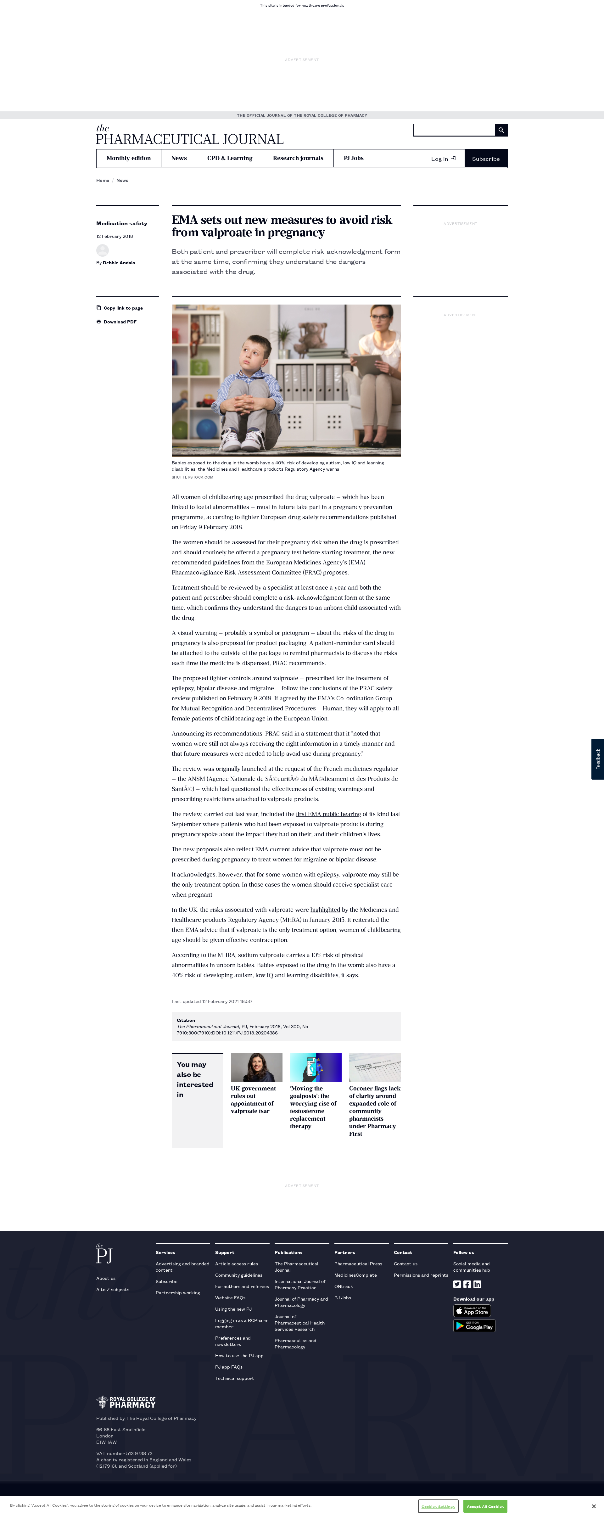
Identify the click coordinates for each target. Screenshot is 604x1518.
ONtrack (343, 1286)
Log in (439, 158)
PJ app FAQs (229, 1366)
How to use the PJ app (239, 1355)
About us (105, 1277)
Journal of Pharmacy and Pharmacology (301, 1301)
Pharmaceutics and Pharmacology (295, 1343)
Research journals (298, 158)
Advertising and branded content (183, 1266)
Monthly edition (129, 158)
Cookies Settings (438, 1506)
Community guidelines (238, 1274)
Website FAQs (230, 1297)
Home (102, 180)
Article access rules (236, 1263)
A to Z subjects (112, 1289)
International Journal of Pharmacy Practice (300, 1284)
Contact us (405, 1263)
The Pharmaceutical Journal (296, 1266)
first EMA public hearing (328, 814)
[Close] (594, 1506)
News (179, 158)
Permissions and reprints (421, 1274)
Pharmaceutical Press (358, 1263)
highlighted (325, 909)
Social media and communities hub (471, 1266)
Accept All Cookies (485, 1506)
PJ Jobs (354, 158)
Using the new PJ (233, 1308)
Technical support (234, 1378)
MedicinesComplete (355, 1274)
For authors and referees (242, 1286)
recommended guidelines (206, 562)
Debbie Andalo (119, 262)
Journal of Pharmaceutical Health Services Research (300, 1322)
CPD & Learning (230, 158)
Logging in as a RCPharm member (242, 1323)
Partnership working (178, 1292)
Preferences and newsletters (233, 1340)
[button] (597, 759)
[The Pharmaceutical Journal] (189, 134)
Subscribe (486, 158)
